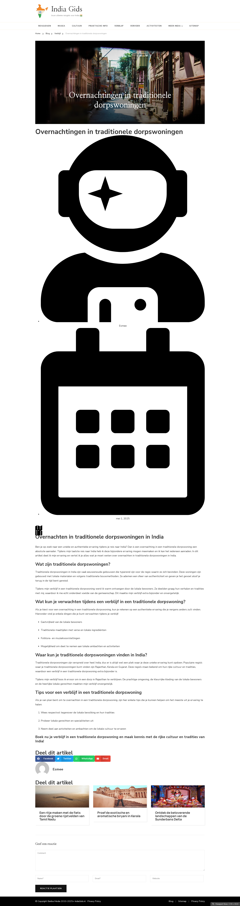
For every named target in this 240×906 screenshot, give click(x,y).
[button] (45, 759)
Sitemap (194, 26)
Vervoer (135, 26)
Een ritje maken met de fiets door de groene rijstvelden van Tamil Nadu (61, 816)
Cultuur (77, 26)
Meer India (174, 26)
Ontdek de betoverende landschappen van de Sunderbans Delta (172, 816)
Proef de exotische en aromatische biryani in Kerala (118, 814)
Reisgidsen (44, 26)
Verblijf (118, 26)
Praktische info (98, 26)
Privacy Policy (94, 901)
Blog (171, 901)
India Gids (66, 9)
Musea (61, 26)
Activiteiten (154, 26)
